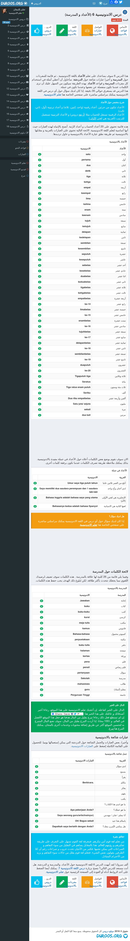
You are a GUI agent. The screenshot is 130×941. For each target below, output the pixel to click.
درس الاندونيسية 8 (17, 63)
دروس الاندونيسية (45, 32)
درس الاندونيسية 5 (17, 44)
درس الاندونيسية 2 (17, 25)
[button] (36, 3)
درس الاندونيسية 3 (17, 31)
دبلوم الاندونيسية (18, 132)
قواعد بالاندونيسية (121, 32)
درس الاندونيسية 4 (17, 37)
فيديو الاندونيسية (18, 169)
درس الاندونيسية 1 (17, 82)
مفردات (22, 141)
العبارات (22, 154)
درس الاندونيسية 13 (16, 94)
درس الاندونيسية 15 (16, 107)
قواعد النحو (20, 147)
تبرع (23, 175)
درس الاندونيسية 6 (17, 50)
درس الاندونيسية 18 (16, 126)
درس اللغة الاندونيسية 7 (72, 868)
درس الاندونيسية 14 (16, 101)
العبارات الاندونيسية (82, 746)
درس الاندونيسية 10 (16, 75)
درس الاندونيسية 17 (16, 119)
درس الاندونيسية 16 (16, 113)
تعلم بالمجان (19, 9)
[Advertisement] (79, 56)
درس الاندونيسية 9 (17, 69)
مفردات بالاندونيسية (70, 32)
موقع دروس (108, 931)
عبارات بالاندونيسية (95, 32)
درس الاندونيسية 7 (17, 56)
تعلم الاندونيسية (15, 12)
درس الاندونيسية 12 (16, 88)
